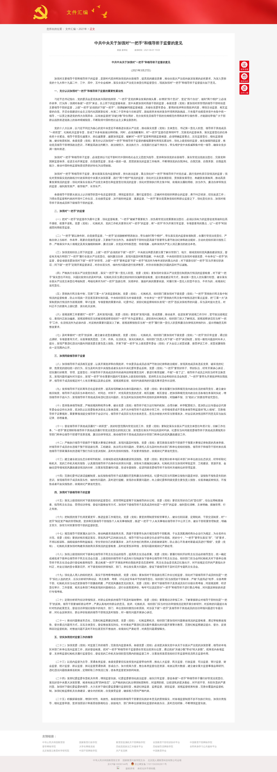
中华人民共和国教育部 (53, 742)
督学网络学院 (49, 746)
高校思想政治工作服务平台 (129, 746)
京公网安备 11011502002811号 (150, 764)
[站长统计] (118, 768)
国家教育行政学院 (88, 742)
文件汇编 (70, 29)
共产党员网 (121, 750)
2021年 (83, 29)
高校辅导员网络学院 (163, 746)
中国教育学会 (159, 750)
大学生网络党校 (87, 746)
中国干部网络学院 (88, 750)
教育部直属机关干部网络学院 (130, 742)
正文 (92, 29)
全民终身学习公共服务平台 (203, 746)
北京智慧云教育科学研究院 (55, 750)
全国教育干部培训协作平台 (166, 742)
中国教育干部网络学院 (201, 742)
